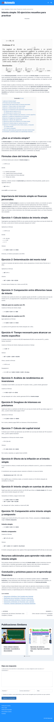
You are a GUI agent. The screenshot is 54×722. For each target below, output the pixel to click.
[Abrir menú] (48, 3)
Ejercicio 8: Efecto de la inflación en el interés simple (16, 121)
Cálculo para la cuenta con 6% (12, 113)
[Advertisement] (27, 28)
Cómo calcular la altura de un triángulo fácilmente (42, 613)
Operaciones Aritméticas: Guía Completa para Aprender (18, 596)
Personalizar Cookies (7, 711)
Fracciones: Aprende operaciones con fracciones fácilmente (19, 603)
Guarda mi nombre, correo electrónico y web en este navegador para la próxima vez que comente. (26, 694)
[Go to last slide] (4, 641)
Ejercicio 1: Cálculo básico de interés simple (13, 106)
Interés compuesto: (10, 128)
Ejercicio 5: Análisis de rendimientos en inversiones (15, 116)
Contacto (4, 713)
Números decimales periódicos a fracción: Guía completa (19, 600)
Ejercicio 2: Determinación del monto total (13, 108)
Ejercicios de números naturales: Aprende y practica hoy (40, 649)
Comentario (5, 670)
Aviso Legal (4, 707)
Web (38, 690)
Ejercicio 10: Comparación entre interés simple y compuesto (18, 124)
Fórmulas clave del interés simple (11, 102)
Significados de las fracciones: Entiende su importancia (18, 598)
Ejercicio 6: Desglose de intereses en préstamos (14, 118)
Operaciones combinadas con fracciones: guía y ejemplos (19, 601)
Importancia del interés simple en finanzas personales (16, 104)
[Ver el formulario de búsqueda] (51, 2)
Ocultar (21, 98)
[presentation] (14, 636)
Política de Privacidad (7, 709)
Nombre (4, 690)
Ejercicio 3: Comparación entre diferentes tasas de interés (17, 109)
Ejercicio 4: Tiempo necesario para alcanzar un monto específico (19, 114)
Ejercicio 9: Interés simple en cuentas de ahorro (15, 123)
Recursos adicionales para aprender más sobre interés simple (18, 130)
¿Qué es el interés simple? (9, 101)
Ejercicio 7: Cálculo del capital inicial (12, 119)
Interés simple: (8, 126)
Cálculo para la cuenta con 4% (12, 111)
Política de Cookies (6, 705)
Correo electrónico (25, 690)
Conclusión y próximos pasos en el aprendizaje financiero (17, 131)
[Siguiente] (50, 641)
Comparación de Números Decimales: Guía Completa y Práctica (13, 613)
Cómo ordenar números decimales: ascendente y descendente (12, 649)
